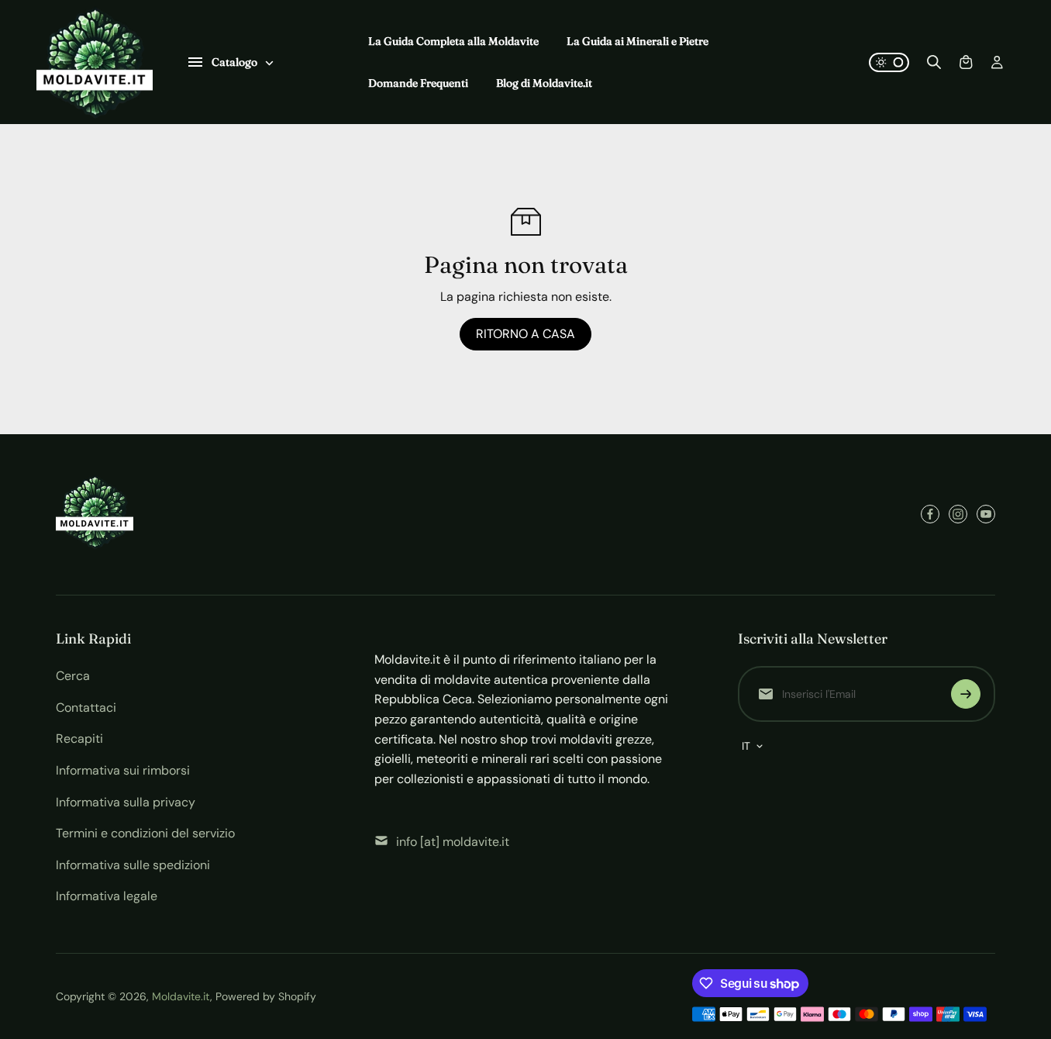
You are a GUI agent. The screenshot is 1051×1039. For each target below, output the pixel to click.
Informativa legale (106, 896)
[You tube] (986, 514)
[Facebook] (930, 514)
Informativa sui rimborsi (123, 770)
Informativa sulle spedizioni (133, 865)
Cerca (73, 676)
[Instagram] (958, 514)
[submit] (965, 694)
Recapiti (79, 738)
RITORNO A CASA (525, 334)
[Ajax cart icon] (965, 62)
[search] (934, 62)
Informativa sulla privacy (125, 802)
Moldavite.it (181, 996)
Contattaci (86, 707)
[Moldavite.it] (94, 62)
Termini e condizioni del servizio (145, 833)
